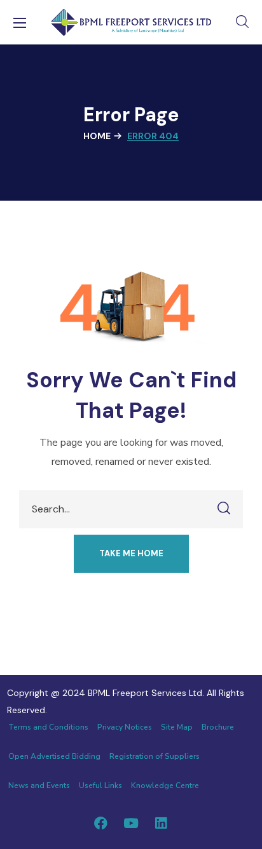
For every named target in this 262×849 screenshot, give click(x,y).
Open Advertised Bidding (54, 756)
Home (97, 136)
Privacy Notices (124, 727)
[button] (242, 22)
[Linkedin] (161, 823)
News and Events (39, 785)
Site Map (177, 727)
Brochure (218, 727)
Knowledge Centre (165, 785)
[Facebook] (101, 823)
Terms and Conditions (48, 727)
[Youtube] (131, 823)
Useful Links (100, 785)
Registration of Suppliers (154, 756)
